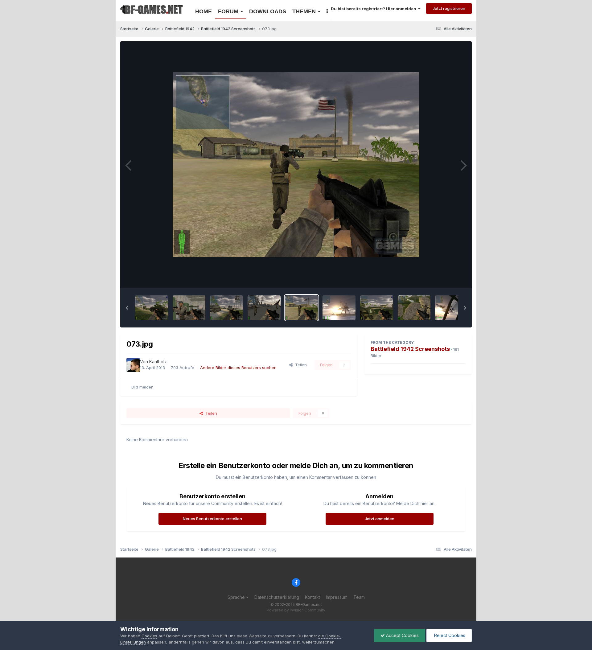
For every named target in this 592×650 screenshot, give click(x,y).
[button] (127, 308)
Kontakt (312, 597)
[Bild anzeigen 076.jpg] (189, 307)
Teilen (300, 364)
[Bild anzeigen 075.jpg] (226, 307)
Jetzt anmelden (379, 518)
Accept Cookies (402, 635)
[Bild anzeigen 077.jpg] (151, 307)
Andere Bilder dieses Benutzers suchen (238, 367)
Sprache (237, 597)
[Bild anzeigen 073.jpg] (301, 307)
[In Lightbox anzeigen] (296, 164)
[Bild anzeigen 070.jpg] (414, 307)
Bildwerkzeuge (443, 276)
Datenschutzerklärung (276, 597)
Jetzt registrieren (449, 8)
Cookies (149, 635)
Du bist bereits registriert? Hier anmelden (374, 8)
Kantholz (158, 361)
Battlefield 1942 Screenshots (410, 349)
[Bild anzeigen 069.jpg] (451, 307)
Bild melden (142, 387)
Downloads (267, 11)
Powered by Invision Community (296, 610)
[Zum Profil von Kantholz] (133, 365)
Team (359, 597)
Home (203, 11)
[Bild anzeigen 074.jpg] (264, 307)
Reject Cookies (449, 635)
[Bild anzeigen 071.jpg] (376, 307)
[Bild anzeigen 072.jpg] (339, 307)
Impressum (336, 597)
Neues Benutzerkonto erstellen (212, 518)
